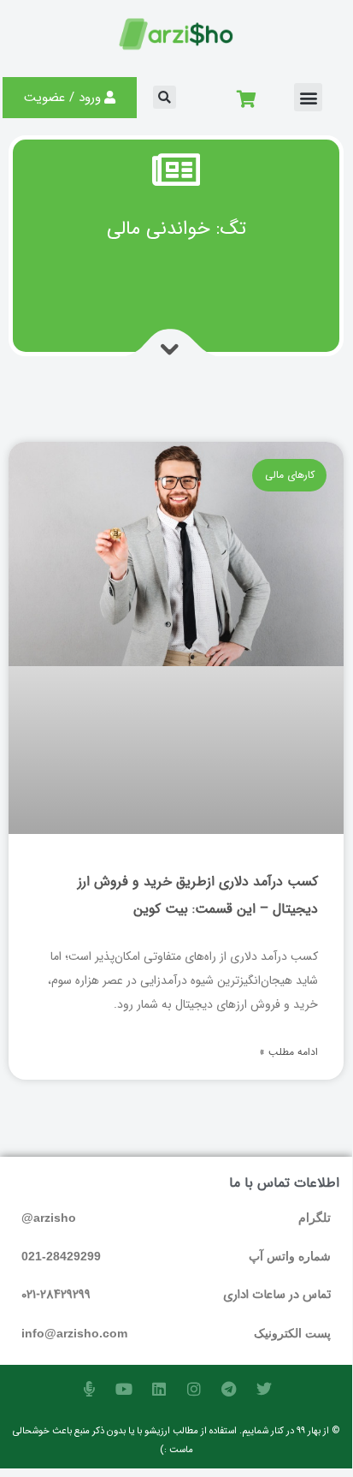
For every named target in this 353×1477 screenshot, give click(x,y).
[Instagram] (194, 1388)
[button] (308, 97)
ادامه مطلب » (289, 1052)
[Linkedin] (159, 1388)
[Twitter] (264, 1388)
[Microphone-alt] (89, 1388)
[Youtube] (124, 1388)
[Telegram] (229, 1388)
